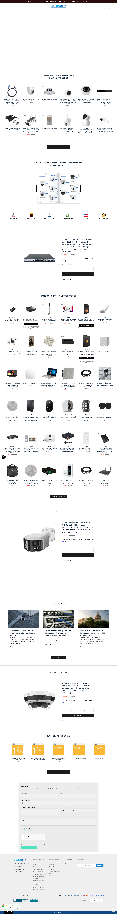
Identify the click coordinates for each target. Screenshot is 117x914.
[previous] (5, 751)
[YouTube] (23, 895)
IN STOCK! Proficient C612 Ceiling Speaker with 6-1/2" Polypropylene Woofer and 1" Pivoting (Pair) (68, 417)
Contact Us (58, 13)
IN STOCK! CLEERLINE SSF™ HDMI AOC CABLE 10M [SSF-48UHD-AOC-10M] (86, 482)
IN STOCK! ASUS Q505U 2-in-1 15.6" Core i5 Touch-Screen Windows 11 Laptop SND (49, 385)
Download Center (106, 10)
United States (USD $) (96, 900)
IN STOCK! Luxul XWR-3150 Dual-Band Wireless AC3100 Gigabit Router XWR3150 (105, 482)
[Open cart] (112, 8)
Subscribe (99, 865)
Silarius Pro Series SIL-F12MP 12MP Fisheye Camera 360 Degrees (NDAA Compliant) (86, 101)
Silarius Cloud (94, 10)
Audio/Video (27, 10)
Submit (25, 848)
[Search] (109, 8)
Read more (13, 647)
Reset (33, 848)
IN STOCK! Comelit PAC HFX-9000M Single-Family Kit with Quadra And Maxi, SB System (31, 450)
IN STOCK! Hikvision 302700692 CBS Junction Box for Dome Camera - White (49, 450)
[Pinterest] (70, 264)
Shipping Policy (53, 869)
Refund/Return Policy (54, 862)
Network (18, 10)
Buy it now (77, 274)
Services (85, 10)
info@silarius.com (19, 869)
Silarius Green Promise (55, 875)
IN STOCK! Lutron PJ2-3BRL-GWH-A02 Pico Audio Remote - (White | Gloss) (86, 450)
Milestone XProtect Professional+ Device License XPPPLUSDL (58, 758)
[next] (112, 751)
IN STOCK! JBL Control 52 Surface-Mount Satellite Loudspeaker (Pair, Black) (105, 417)
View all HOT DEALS (58, 496)
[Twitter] (67, 264)
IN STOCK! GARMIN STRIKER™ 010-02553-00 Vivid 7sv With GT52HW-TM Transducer (12, 385)
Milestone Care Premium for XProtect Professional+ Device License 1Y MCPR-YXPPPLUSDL (38, 758)
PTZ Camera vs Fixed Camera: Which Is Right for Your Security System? (22, 633)
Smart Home (64, 10)
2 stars (25, 830)
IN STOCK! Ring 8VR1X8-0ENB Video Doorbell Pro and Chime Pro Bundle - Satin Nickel (67, 482)
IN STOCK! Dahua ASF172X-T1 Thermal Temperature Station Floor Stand (49, 321)
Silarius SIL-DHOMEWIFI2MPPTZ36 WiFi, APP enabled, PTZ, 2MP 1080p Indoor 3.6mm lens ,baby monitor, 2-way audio (86, 131)
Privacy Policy (53, 864)
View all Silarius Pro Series (58, 146)
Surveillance (9, 10)
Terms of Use (52, 866)
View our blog (58, 657)
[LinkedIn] (28, 895)
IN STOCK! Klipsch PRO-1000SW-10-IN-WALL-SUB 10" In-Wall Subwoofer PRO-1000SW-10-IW (86, 353)
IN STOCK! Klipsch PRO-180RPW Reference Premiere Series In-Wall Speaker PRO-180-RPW (86, 321)
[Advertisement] (58, 585)
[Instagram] (19, 895)
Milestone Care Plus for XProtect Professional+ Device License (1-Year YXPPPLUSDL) (17, 758)
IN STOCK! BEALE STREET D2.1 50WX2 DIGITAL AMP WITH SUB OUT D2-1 (49, 482)
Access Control (54, 10)
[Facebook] (65, 264)
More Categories (75, 10)
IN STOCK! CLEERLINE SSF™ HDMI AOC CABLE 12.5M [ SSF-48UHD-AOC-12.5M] (86, 385)
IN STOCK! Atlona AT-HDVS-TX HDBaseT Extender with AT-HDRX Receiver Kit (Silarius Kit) (68, 450)
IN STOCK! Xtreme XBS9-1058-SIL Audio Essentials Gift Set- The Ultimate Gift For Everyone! (68, 321)
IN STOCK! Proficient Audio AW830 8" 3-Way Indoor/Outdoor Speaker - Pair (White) (31, 353)
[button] (58, 912)
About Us (35, 864)
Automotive (44, 10)
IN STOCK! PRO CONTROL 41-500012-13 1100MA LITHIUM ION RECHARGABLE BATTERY (12, 321)
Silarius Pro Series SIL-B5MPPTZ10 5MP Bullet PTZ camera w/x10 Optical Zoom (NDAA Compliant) (105, 130)
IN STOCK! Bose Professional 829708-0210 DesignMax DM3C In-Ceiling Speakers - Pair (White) (31, 482)
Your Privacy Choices (38, 869)
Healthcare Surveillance (39, 880)
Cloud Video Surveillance (39, 874)
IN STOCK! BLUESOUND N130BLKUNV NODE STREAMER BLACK (67, 353)
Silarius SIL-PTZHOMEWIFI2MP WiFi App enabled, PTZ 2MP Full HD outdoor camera (67, 130)
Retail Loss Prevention (39, 887)
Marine (35, 10)
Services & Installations (39, 889)
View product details (68, 279)
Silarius (64, 236)
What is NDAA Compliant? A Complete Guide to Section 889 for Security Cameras (92, 633)
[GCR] (3, 905)
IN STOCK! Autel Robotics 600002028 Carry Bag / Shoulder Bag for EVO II (12, 482)
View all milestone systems (58, 772)
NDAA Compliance (38, 871)
